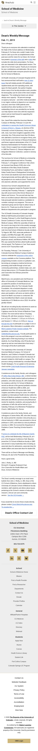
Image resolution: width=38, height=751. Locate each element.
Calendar (19, 605)
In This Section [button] (18, 26)
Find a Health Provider (19, 580)
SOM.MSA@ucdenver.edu (10, 334)
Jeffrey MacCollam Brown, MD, (13, 376)
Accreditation (19, 702)
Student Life (19, 657)
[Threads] (19, 561)
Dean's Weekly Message (18, 20)
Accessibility (19, 698)
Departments (19, 589)
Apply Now (19, 641)
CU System (19, 686)
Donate (19, 597)
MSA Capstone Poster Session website (15, 329)
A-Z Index (19, 623)
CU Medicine (19, 619)
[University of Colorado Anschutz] (7, 2)
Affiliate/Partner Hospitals (19, 615)
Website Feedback (19, 682)
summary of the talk (17, 59)
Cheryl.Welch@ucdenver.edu (22, 504)
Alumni (19, 645)
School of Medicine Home (19, 572)
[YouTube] (22, 553)
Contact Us (19, 593)
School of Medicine (12, 8)
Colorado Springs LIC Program (19, 666)
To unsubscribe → (7, 507)
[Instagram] (30, 553)
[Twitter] (15, 553)
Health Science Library (19, 653)
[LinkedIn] (11, 561)
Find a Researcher (19, 584)
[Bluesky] (26, 561)
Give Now (19, 710)
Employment (19, 706)
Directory (19, 627)
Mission (19, 576)
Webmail (19, 631)
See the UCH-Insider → (16, 495)
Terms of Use (19, 694)
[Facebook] (8, 553)
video (31, 59)
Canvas (19, 649)
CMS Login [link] (19, 741)
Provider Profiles (19, 601)
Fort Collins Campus (19, 661)
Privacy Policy (19, 690)
